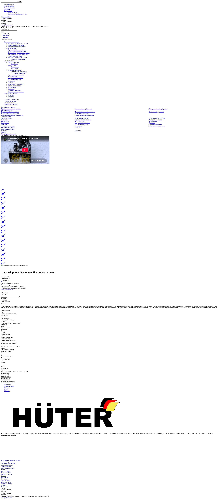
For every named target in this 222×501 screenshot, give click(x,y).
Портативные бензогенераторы (17, 50)
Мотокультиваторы (13, 62)
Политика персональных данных (10, 460)
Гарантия (7, 9)
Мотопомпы (11, 81)
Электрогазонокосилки (14, 85)
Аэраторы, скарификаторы (16, 75)
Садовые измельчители (14, 90)
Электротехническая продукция (17, 57)
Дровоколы (11, 89)
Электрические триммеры (19, 71)
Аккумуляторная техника (15, 78)
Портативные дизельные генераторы (18, 53)
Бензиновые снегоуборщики (16, 45)
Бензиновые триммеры (18, 73)
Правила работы (12, 12)
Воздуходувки (12, 87)
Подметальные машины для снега (18, 43)
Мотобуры (11, 95)
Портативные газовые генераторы (18, 54)
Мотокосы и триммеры (14, 70)
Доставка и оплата (9, 8)
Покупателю (4, 477)
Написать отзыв (5, 282)
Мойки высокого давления (16, 92)
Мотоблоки (14, 64)
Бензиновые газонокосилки (16, 84)
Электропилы (15, 67)
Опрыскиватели (12, 76)
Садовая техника (9, 60)
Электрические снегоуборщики (17, 46)
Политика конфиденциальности (17, 14)
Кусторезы (11, 82)
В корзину (4, 298)
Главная (3, 132)
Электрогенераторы (10, 48)
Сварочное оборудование (18, 59)
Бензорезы (11, 96)
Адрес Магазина (9, 4)
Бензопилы (14, 68)
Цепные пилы (12, 65)
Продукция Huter (9, 6)
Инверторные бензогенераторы (17, 51)
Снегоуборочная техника (11, 42)
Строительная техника (11, 93)
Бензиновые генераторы (15, 56)
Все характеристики (7, 289)
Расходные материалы (14, 79)
